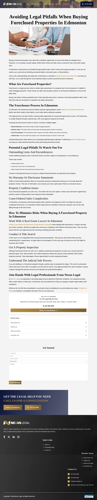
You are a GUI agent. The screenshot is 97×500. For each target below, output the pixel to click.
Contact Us (48, 450)
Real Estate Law (88, 457)
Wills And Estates (88, 463)
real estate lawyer (79, 139)
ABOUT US (59, 4)
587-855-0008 (88, 4)
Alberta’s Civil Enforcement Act (72, 109)
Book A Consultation (47, 310)
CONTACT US (67, 4)
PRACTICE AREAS (36, 4)
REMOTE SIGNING (49, 4)
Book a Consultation (13, 407)
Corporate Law (88, 466)
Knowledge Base (49, 447)
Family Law (87, 460)
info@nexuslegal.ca (76, 481)
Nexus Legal (15, 279)
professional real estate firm (67, 76)
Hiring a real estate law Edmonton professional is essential (30, 224)
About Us (47, 444)
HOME (28, 4)
